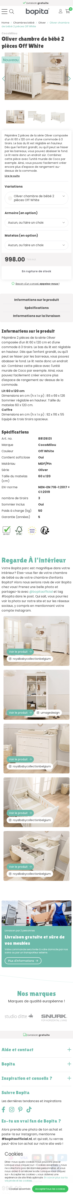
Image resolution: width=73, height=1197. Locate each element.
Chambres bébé (23, 22)
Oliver (42, 22)
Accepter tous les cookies (50, 1189)
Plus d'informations (21, 961)
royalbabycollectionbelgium (32, 659)
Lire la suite (12, 176)
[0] (67, 11)
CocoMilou (9, 33)
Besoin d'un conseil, (37, 283)
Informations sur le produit (36, 300)
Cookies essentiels (20, 1189)
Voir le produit (18, 652)
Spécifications (37, 308)
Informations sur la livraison (36, 316)
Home (5, 22)
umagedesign (50, 713)
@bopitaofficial (41, 591)
